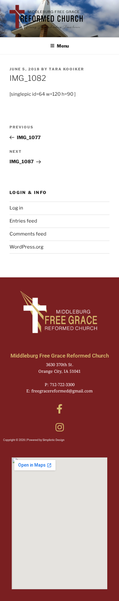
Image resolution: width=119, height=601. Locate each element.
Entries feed (23, 221)
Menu (63, 45)
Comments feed (28, 234)
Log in (16, 208)
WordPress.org (26, 247)
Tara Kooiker (66, 69)
